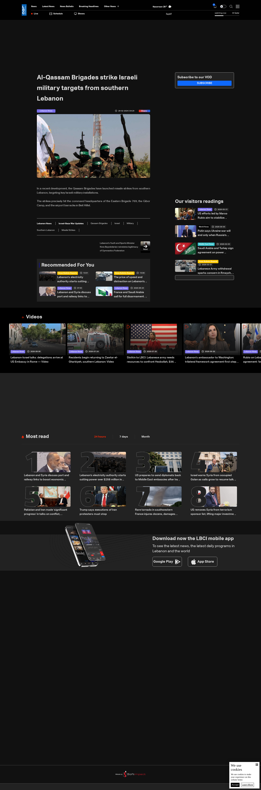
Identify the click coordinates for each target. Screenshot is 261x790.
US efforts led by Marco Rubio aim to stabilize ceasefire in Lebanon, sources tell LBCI (212, 216)
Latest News (48, 6)
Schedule (58, 14)
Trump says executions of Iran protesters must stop (98, 512)
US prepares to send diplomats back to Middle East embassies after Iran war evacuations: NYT (158, 478)
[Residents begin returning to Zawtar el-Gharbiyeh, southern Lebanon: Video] (95, 343)
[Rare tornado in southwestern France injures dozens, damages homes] (158, 501)
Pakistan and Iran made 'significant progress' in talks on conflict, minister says (45, 512)
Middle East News (206, 244)
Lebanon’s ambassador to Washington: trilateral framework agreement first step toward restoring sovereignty (210, 360)
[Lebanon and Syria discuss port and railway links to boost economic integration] (47, 467)
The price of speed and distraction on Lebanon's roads (129, 280)
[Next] (257, 343)
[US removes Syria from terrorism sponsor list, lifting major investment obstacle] (214, 501)
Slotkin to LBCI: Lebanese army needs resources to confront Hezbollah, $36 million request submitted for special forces (154, 360)
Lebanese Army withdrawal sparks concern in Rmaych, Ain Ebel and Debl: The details (215, 271)
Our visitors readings (199, 201)
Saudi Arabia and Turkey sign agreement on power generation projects (215, 251)
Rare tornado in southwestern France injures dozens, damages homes (155, 512)
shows (81, 14)
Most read (37, 436)
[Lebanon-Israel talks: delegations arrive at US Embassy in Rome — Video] (37, 343)
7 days (123, 436)
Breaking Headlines (89, 6)
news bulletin (67, 6)
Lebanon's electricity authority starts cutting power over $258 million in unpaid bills (73, 280)
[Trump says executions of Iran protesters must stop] (103, 501)
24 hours (100, 436)
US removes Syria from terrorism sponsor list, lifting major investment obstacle (213, 512)
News (34, 6)
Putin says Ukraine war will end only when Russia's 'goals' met (214, 233)
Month (146, 436)
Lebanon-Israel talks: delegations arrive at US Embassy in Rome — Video (37, 359)
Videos (34, 317)
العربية (169, 13)
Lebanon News (64, 288)
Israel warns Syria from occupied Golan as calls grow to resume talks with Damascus (213, 478)
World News (204, 227)
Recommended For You (67, 265)
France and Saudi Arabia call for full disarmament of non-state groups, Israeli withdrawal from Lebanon (130, 295)
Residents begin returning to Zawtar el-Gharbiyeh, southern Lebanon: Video (93, 359)
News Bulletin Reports (67, 273)
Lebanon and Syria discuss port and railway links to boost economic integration (74, 295)
